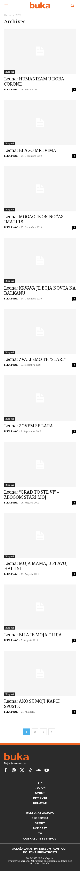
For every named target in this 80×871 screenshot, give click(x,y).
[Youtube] (46, 770)
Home (7, 15)
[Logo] (40, 5)
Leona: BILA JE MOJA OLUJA (33, 635)
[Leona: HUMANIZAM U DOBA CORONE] (40, 51)
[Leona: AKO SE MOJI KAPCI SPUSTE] (40, 673)
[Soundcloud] (38, 770)
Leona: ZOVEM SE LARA (28, 426)
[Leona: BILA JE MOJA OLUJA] (40, 607)
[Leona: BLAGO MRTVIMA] (40, 122)
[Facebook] (5, 770)
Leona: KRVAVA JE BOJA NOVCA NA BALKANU (40, 290)
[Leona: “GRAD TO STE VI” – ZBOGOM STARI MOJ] (40, 464)
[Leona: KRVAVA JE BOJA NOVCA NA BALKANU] (40, 260)
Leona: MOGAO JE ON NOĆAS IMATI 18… (33, 219)
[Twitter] (22, 770)
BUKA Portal (11, 89)
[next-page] (51, 731)
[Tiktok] (30, 770)
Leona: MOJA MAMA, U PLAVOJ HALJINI (36, 565)
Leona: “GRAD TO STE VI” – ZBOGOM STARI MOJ (31, 494)
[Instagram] (14, 770)
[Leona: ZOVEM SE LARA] (40, 397)
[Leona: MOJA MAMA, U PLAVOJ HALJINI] (40, 535)
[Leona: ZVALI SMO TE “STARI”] (40, 331)
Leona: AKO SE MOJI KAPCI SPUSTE (32, 703)
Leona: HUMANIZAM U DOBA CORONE (34, 81)
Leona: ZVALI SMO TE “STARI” (35, 359)
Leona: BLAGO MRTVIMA (30, 150)
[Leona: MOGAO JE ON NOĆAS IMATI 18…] (40, 188)
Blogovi (9, 71)
